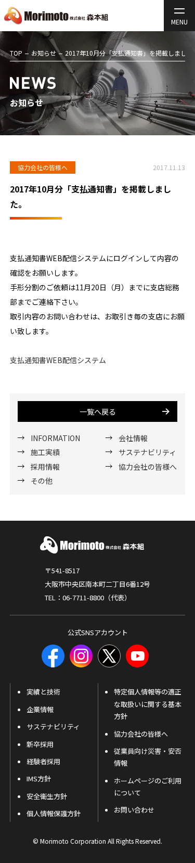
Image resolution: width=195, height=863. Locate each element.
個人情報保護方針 (54, 813)
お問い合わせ (134, 810)
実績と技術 (43, 692)
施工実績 (45, 452)
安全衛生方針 (47, 796)
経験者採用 (43, 761)
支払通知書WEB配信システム (58, 360)
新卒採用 (40, 744)
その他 (42, 480)
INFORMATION (55, 438)
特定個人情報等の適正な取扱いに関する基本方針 (147, 704)
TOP (16, 52)
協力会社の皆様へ (148, 466)
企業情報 (40, 709)
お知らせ (43, 52)
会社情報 (133, 438)
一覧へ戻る (98, 411)
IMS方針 (39, 778)
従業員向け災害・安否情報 (147, 757)
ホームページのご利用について (147, 786)
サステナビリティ (147, 452)
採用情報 (45, 466)
